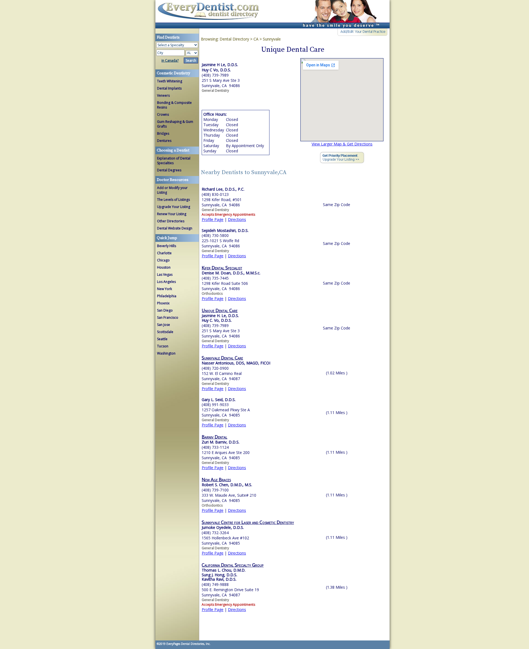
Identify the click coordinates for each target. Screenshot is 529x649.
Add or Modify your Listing (172, 190)
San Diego (165, 310)
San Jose (163, 324)
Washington (166, 353)
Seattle (162, 339)
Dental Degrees (169, 170)
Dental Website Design (174, 228)
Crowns (163, 114)
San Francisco (167, 317)
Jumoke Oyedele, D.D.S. (223, 527)
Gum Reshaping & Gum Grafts (175, 124)
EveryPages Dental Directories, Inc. (188, 644)
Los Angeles (166, 281)
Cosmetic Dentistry (173, 73)
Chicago (163, 260)
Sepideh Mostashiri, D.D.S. (225, 230)
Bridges (163, 133)
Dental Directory (235, 39)
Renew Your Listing (171, 214)
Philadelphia (166, 296)
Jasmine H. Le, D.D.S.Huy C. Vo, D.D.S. (220, 318)
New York (164, 288)
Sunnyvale (272, 39)
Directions (237, 219)
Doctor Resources (172, 179)
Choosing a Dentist (173, 150)
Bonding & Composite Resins (174, 105)
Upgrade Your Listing (173, 206)
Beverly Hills (166, 246)
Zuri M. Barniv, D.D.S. (220, 442)
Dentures (164, 140)
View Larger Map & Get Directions (342, 144)
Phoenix (163, 303)
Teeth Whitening (169, 81)
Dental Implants (169, 88)
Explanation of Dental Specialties (173, 160)
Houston (164, 267)
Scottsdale (165, 331)
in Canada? (170, 60)
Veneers (163, 95)
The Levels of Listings (173, 199)
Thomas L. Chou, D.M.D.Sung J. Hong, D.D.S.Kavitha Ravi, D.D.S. (223, 574)
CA (255, 39)
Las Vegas (164, 274)
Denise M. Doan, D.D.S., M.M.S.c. (231, 272)
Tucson (162, 346)
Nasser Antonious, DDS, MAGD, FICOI (236, 363)
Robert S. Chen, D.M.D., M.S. (227, 484)
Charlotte (164, 253)
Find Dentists (210, 14)
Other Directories (170, 221)
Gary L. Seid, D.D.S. (219, 399)
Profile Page (212, 219)
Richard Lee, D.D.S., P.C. (223, 189)
